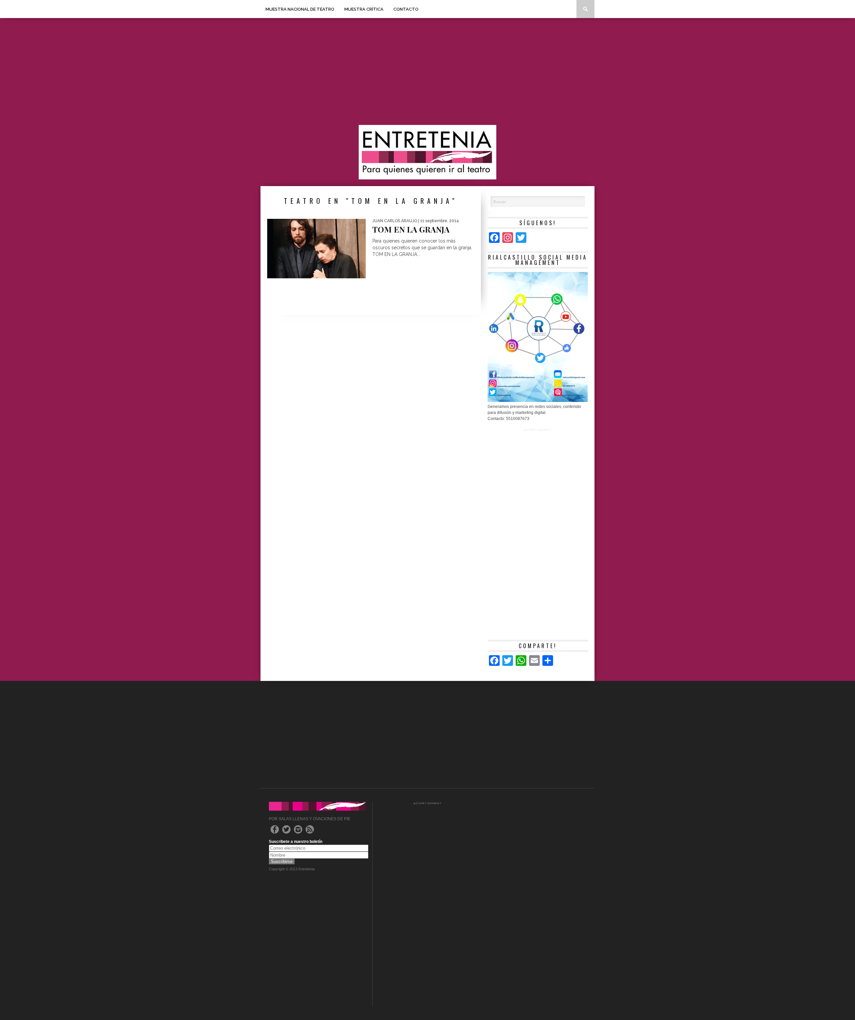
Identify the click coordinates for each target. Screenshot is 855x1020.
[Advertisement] (427, 71)
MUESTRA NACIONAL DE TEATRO (300, 9)
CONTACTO (405, 9)
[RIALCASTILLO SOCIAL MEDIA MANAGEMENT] (538, 400)
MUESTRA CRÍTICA (363, 9)
